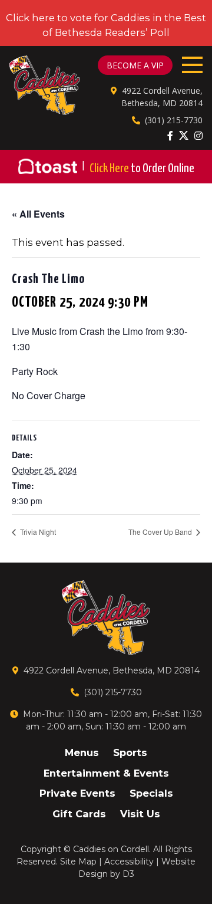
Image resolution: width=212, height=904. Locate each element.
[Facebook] (170, 135)
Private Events (77, 793)
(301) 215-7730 (174, 120)
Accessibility (129, 861)
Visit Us (140, 814)
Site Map (78, 861)
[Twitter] (183, 135)
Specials (151, 793)
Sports (130, 752)
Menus (82, 752)
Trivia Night (37, 532)
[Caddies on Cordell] (44, 85)
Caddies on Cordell (111, 849)
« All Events (38, 214)
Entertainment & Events (106, 773)
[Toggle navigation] (192, 65)
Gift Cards (79, 814)
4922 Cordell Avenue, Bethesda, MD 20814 (112, 670)
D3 (128, 874)
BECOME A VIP (135, 65)
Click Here (142, 169)
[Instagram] (198, 135)
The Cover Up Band (161, 532)
